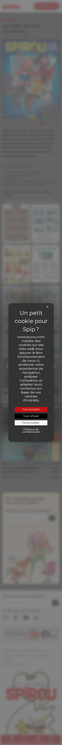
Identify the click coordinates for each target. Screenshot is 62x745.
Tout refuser (31, 416)
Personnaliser (31, 422)
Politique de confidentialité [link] (31, 430)
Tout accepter (31, 409)
